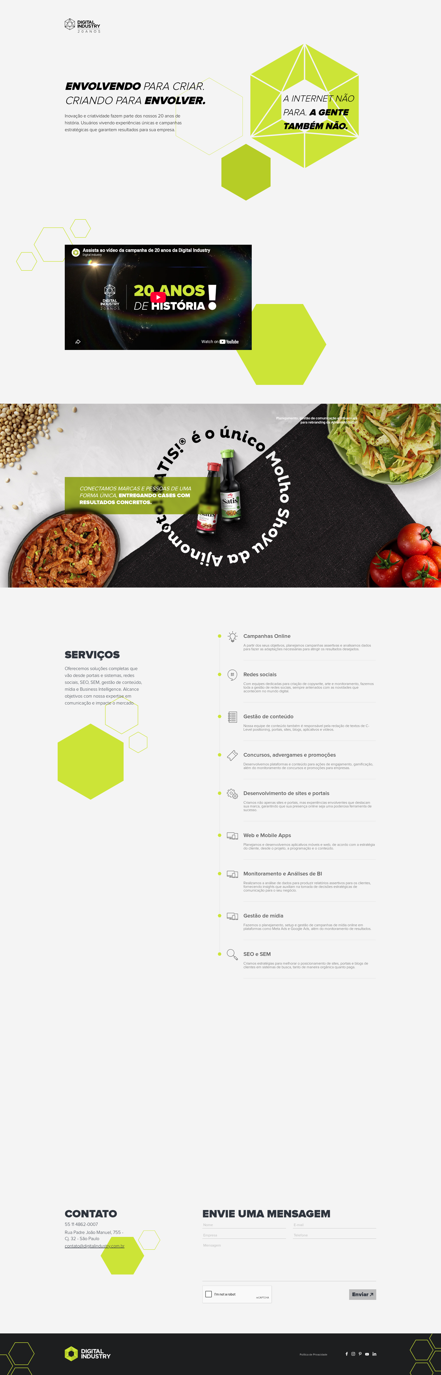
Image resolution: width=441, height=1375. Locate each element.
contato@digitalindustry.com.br (94, 1246)
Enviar (361, 1294)
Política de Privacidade (313, 1354)
